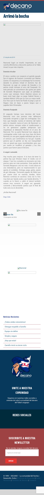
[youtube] (29, 423)
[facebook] (11, 423)
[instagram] (18, 423)
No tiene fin (8, 214)
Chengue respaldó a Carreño (15, 327)
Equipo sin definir (11, 331)
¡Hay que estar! (10, 341)
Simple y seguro (11, 336)
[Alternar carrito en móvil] (36, 5)
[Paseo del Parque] (22, 268)
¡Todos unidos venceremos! (15, 322)
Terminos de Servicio (20, 480)
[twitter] (14, 423)
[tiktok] (25, 423)
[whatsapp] (22, 423)
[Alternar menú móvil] (40, 5)
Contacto (33, 480)
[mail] (33, 423)
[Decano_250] (22, 272)
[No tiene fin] (22, 210)
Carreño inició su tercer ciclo (16, 345)
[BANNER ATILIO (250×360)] (22, 225)
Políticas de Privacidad (26, 478)
